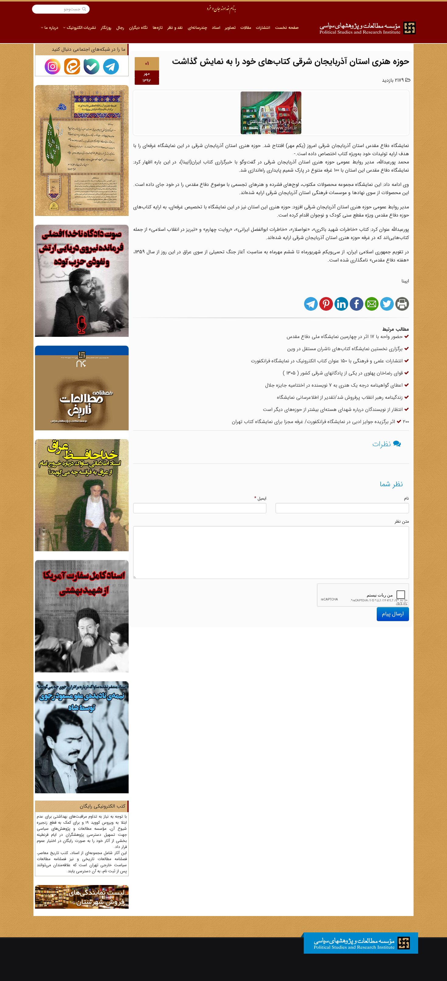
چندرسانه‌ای (197, 28)
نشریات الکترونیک (80, 28)
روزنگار (106, 28)
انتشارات (263, 28)
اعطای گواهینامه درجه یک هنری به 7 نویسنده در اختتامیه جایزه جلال (334, 385)
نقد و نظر (175, 28)
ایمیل (260, 498)
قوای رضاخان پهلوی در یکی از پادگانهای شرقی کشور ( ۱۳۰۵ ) (343, 373)
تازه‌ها (158, 28)
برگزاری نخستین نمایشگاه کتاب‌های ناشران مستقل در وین (345, 349)
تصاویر (230, 28)
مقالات (246, 28)
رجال (120, 28)
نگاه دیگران (138, 28)
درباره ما (50, 28)
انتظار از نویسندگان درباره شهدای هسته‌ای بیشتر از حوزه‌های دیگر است (333, 409)
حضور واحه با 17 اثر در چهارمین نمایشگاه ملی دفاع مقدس (345, 336)
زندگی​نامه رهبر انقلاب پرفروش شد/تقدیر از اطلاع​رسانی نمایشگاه (340, 397)
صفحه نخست (287, 28)
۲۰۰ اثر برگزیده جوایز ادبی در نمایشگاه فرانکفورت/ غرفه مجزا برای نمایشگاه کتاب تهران (320, 422)
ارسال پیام (393, 614)
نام (406, 498)
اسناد (216, 28)
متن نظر (402, 521)
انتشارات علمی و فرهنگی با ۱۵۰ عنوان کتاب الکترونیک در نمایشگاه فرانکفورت (327, 361)
